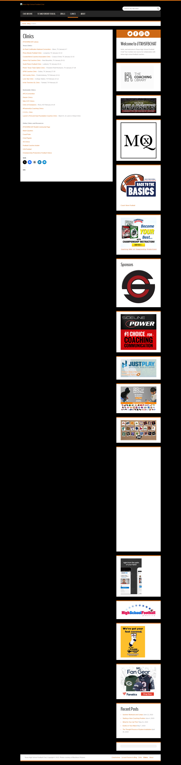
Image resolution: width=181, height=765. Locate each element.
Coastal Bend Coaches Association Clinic (36, 57)
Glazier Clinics (28, 97)
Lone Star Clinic (28, 79)
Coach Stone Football (128, 205)
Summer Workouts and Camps (133, 715)
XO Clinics (26, 142)
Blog (28, 24)
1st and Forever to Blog (46, 13)
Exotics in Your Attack (130, 726)
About (83, 13)
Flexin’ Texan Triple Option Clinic (34, 68)
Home (24, 24)
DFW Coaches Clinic (30, 71)
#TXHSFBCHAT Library (30, 42)
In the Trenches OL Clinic (31, 82)
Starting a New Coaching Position (134, 718)
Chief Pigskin (27, 138)
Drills (62, 13)
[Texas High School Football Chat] (32, 4)
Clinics (73, 13)
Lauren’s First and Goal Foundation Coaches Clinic (40, 116)
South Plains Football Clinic (32, 64)
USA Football (27, 149)
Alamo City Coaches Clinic (32, 60)
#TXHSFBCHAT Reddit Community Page (36, 127)
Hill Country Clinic (29, 75)
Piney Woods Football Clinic (32, 53)
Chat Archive (27, 13)
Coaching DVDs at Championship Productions (138, 249)
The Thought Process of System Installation (137, 729)
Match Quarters (28, 131)
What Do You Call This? (131, 722)
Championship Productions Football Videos (37, 153)
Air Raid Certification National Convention (37, 49)
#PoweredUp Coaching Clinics (33, 108)
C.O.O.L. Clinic (28, 112)
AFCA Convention (29, 94)
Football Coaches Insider (31, 145)
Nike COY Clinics (28, 101)
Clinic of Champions (29, 105)
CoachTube (27, 134)
